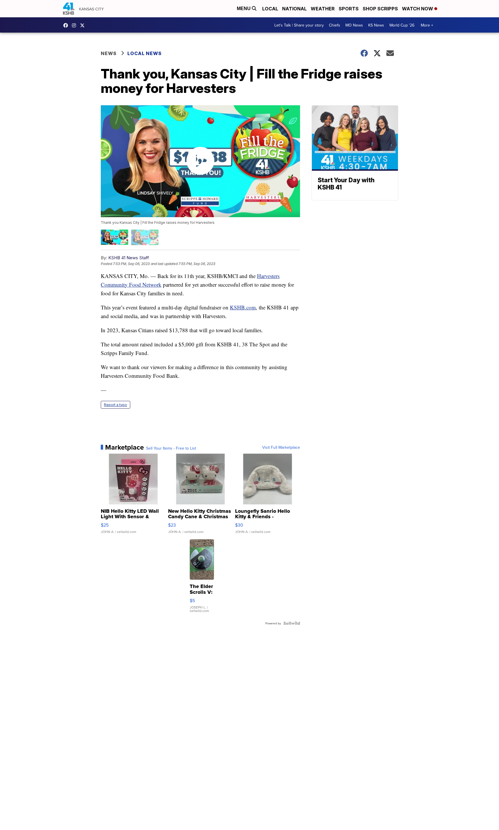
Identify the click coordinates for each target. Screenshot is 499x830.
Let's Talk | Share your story (299, 25)
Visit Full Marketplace (281, 447)
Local (270, 9)
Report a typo (115, 405)
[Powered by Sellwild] (291, 623)
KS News (376, 25)
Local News (144, 53)
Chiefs (334, 25)
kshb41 (67, 25)
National (294, 9)
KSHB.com (243, 307)
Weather (323, 9)
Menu (244, 8)
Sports (349, 9)
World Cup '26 (401, 25)
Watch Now (418, 9)
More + (427, 25)
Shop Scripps (380, 9)
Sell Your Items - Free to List (171, 448)
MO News (354, 25)
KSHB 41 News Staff (128, 257)
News (109, 53)
